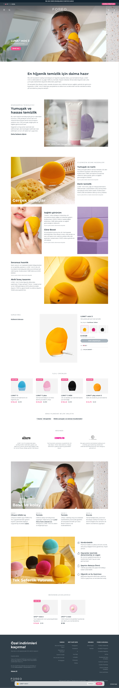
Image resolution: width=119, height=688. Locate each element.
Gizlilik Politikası (103, 664)
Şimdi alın (16, 48)
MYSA (106, 654)
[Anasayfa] (59, 10)
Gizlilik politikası (18, 667)
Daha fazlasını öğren (18, 134)
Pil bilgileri (61, 660)
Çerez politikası (103, 672)
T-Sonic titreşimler (44, 419)
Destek (92, 648)
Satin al (99, 683)
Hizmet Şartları (27, 667)
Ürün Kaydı (90, 645)
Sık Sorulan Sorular (59, 657)
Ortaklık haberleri (103, 651)
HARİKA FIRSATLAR (108, 4)
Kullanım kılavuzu (17, 319)
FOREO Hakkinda (103, 645)
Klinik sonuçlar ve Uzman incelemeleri (68, 419)
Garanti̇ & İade (60, 654)
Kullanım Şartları (103, 662)
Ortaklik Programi (103, 648)
